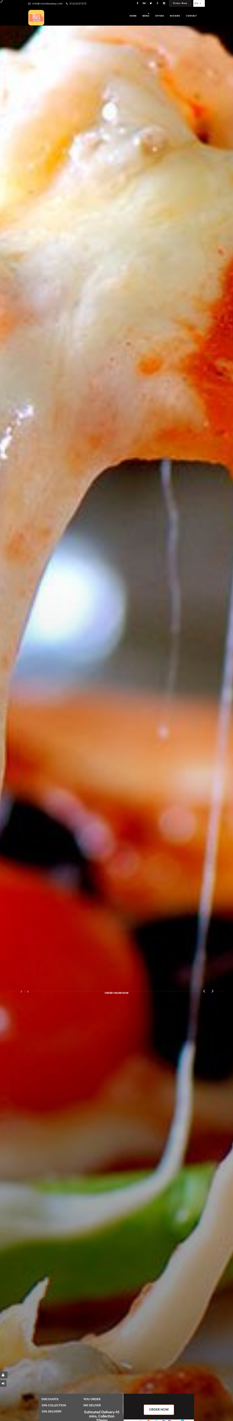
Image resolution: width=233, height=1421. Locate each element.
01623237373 (78, 3)
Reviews (175, 15)
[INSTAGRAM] (164, 3)
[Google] (157, 3)
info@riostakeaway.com (47, 3)
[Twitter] (150, 3)
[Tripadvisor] (144, 3)
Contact (191, 15)
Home (133, 15)
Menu (145, 15)
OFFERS (159, 15)
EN (197, 3)
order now (159, 1409)
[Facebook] (137, 3)
